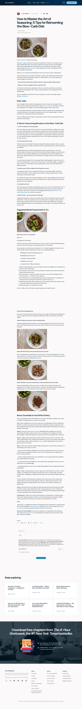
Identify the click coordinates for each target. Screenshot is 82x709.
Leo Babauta (24, 96)
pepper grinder (34, 431)
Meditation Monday (67, 681)
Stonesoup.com (35, 506)
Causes (33, 681)
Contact (33, 676)
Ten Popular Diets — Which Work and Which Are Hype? (40, 587)
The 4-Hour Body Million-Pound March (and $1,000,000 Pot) (40, 605)
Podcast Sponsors (67, 676)
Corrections (34, 678)
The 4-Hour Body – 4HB (25, 32)
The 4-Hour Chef (51, 678)
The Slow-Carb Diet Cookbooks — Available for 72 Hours (16, 588)
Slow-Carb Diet (23, 60)
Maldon (35, 423)
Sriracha (41, 441)
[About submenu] (31, 2)
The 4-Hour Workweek (52, 673)
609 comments (21, 30)
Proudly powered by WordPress (11, 677)
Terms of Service (35, 688)
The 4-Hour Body (48, 106)
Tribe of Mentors (50, 683)
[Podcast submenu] (45, 2)
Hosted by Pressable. (23, 677)
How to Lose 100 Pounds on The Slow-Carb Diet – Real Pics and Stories (16, 605)
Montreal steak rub (32, 68)
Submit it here (30, 512)
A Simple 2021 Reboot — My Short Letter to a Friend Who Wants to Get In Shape (65, 605)
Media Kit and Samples (36, 683)
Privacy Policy (34, 686)
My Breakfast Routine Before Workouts (63, 587)
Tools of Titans (50, 681)
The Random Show (67, 678)
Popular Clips (66, 673)
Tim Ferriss (33, 673)
